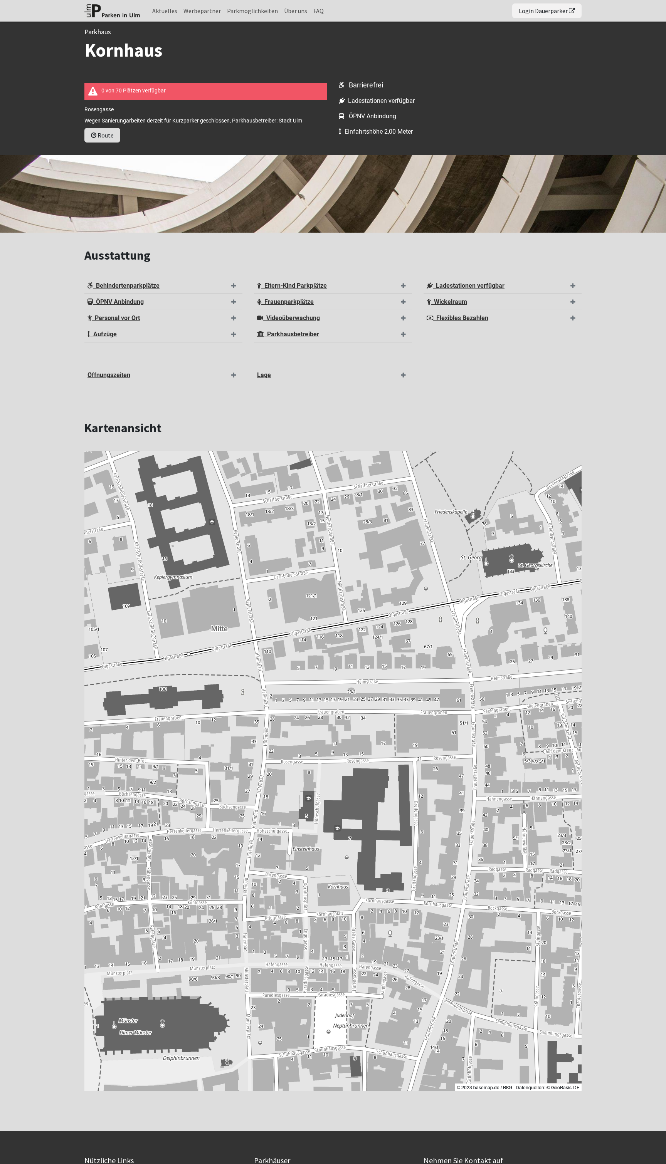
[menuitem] (164, 10)
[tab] (163, 286)
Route (105, 135)
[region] (333, 771)
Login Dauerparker (544, 11)
